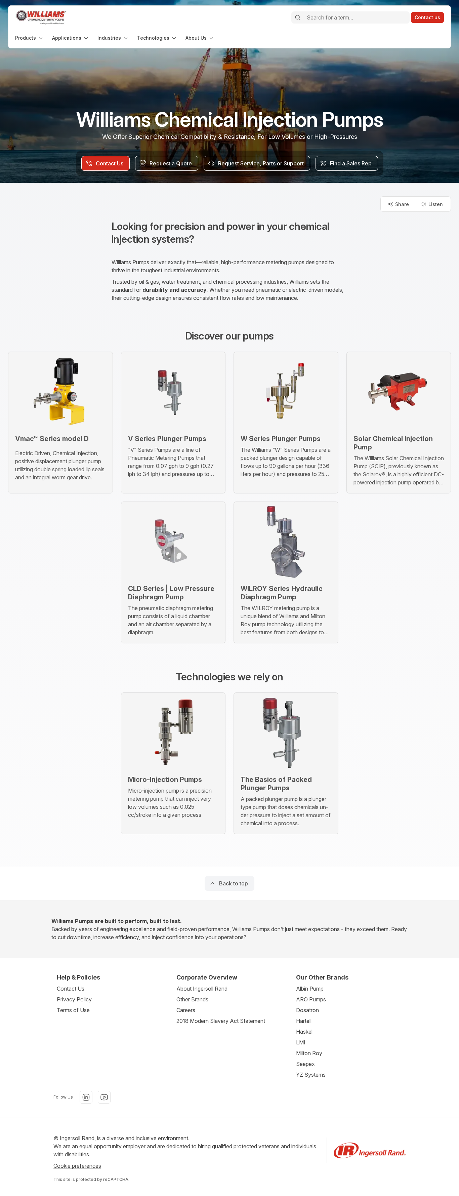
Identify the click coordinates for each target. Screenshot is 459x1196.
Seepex (305, 1064)
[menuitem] (29, 37)
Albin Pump (310, 988)
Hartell (303, 1021)
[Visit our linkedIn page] (86, 1097)
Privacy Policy (74, 999)
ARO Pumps (311, 999)
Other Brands (192, 999)
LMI (300, 1042)
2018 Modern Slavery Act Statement (220, 1021)
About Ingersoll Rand (201, 988)
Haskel (304, 1031)
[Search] (298, 17)
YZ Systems (311, 1074)
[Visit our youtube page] (104, 1097)
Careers (185, 1010)
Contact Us (70, 988)
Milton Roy (309, 1053)
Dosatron (307, 1010)
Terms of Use (73, 1010)
